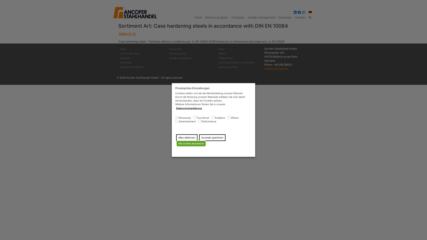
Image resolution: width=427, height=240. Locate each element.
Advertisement (187, 121)
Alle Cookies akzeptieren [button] (191, 143)
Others (235, 118)
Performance (208, 121)
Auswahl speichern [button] (212, 137)
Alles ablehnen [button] (186, 137)
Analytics (220, 118)
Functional (203, 118)
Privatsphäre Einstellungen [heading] (192, 88)
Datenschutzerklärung (189, 108)
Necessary (185, 118)
